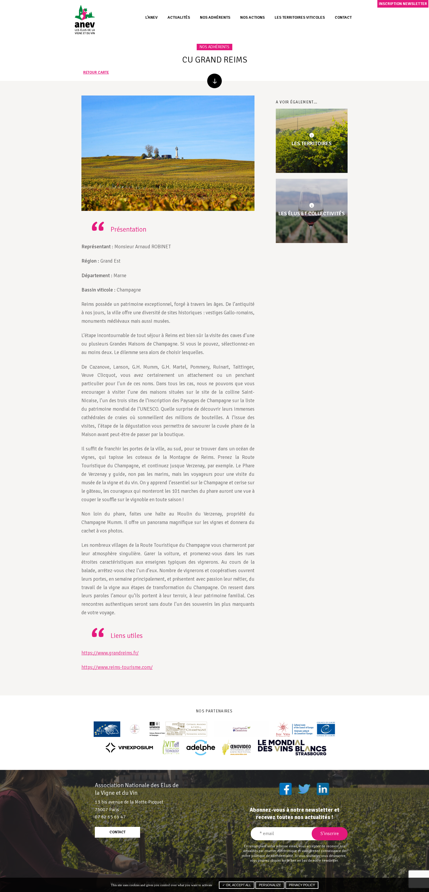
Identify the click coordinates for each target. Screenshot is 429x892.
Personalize (270, 885)
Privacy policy (302, 885)
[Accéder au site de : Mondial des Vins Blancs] (292, 747)
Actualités (179, 17)
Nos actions (252, 17)
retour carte (96, 72)
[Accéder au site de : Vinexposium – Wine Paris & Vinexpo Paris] (129, 747)
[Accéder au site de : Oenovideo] (236, 747)
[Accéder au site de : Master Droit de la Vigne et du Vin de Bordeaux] (134, 729)
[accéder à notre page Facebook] (285, 789)
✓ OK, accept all (236, 885)
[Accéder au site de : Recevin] (107, 729)
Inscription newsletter (403, 3)
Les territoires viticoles (300, 17)
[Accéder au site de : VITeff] (171, 747)
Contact (343, 17)
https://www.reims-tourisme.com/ (117, 667)
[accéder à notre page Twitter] (304, 789)
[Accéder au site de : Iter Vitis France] (306, 729)
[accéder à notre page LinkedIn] (322, 789)
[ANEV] (84, 19)
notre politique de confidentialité (267, 856)
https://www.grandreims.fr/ (110, 653)
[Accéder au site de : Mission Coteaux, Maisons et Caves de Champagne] (178, 729)
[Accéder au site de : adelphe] (200, 747)
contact (117, 832)
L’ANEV (151, 17)
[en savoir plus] (214, 81)
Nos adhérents (215, 17)
